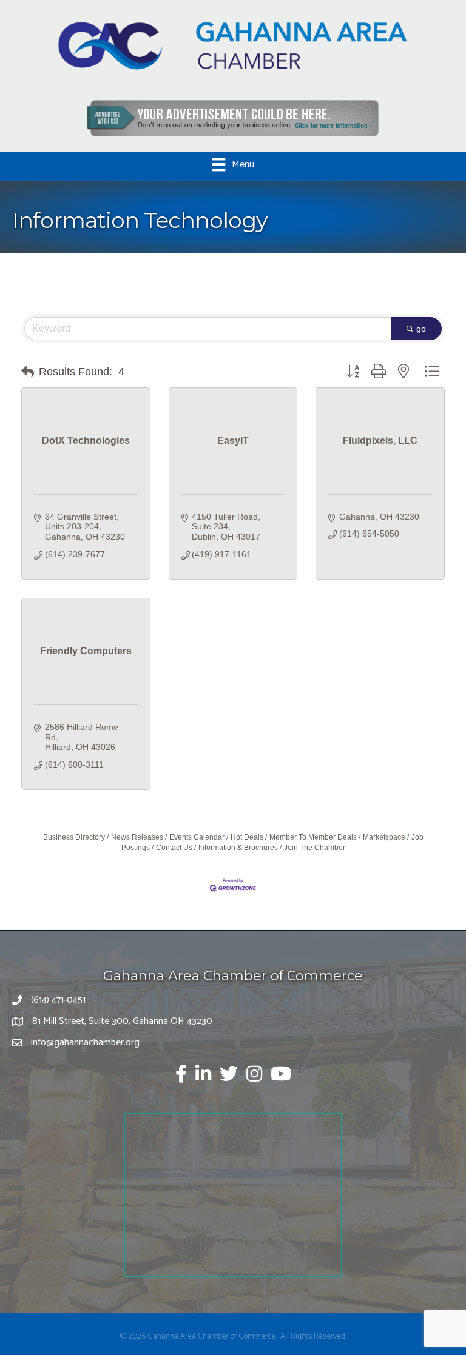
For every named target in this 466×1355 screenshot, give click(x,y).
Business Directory (74, 837)
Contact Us (174, 847)
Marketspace (384, 837)
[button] (27, 372)
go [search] (421, 328)
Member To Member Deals (313, 837)
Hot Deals (247, 837)
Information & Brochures (238, 847)
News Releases (137, 837)
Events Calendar (197, 837)
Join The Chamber (314, 847)
